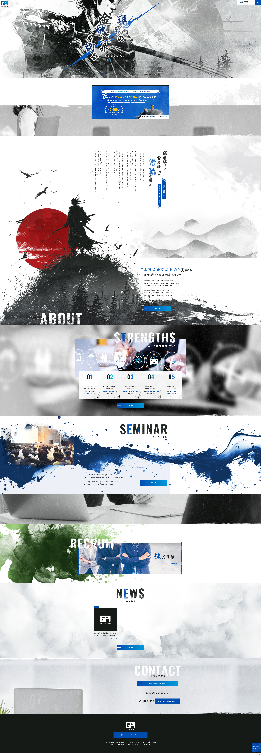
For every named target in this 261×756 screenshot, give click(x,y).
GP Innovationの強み (134, 742)
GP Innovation (129, 754)
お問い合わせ (122, 745)
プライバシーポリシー (134, 745)
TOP (260, 754)
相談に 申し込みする (256, 747)
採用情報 (155, 742)
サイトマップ (146, 745)
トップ (105, 742)
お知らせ (113, 745)
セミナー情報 (146, 742)
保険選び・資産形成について (117, 742)
